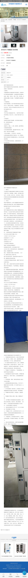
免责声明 (14, 568)
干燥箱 (14, 19)
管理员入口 (19, 568)
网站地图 (23, 568)
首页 (6, 19)
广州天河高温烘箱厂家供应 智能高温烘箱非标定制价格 (12, 556)
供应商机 (10, 19)
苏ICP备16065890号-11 (18, 565)
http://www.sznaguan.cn (5, 529)
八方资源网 (10, 568)
